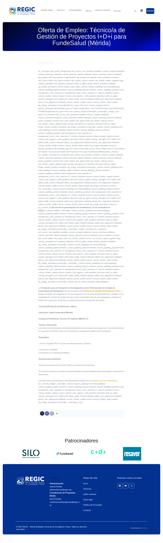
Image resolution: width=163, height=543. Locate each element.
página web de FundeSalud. (105, 381)
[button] (57, 413)
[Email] (52, 413)
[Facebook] (47, 413)
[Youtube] (125, 485)
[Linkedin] (119, 485)
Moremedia (144, 528)
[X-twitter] (131, 485)
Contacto (54, 478)
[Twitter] (42, 413)
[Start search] (135, 11)
